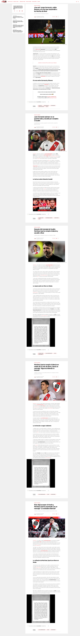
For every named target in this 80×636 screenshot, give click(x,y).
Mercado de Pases (22, 1)
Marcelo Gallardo (41, 106)
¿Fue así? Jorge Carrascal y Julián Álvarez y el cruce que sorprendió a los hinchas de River (18, 7)
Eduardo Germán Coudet (54, 156)
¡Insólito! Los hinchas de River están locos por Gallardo (47, 62)
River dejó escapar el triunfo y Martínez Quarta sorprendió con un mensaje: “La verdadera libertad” (18, 31)
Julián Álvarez (46, 84)
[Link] (56, 16)
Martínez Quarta (35, 292)
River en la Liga (10, 1)
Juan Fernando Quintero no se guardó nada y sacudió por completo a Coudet (18, 17)
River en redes (34, 1)
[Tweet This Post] (54, 16)
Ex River (38, 1)
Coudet (37, 445)
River (47, 106)
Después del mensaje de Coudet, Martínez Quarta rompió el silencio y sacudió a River (18, 22)
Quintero (39, 158)
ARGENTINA (34, 153)
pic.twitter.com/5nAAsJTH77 (51, 96)
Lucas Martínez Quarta (43, 275)
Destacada (40, 105)
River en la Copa (15, 1)
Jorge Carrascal (37, 49)
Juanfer (45, 188)
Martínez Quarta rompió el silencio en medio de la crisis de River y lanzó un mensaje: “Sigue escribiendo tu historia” (18, 26)
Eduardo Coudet (41, 353)
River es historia (28, 1)
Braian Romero (43, 76)
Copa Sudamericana (44, 315)
